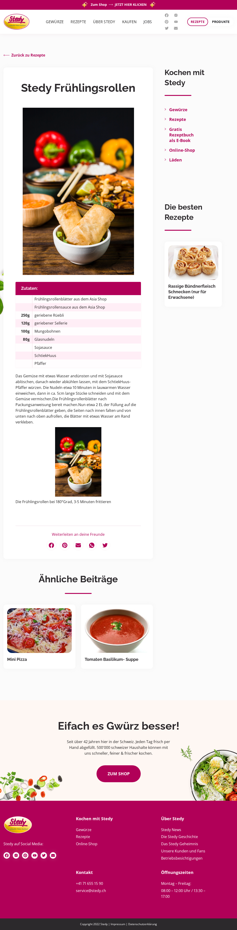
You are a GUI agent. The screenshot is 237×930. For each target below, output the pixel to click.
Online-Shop (182, 150)
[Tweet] (105, 545)
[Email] (78, 545)
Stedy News (171, 829)
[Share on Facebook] (51, 545)
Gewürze (178, 109)
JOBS (147, 21)
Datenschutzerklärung (142, 924)
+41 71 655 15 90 (89, 883)
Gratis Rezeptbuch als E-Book (181, 134)
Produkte (221, 21)
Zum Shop (119, 773)
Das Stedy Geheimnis (179, 843)
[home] (16, 22)
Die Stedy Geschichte (179, 836)
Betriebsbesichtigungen (182, 858)
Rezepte (198, 21)
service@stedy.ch (91, 890)
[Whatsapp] (91, 545)
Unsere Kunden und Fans (183, 851)
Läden (175, 160)
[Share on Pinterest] (64, 545)
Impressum (118, 924)
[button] (55, 22)
